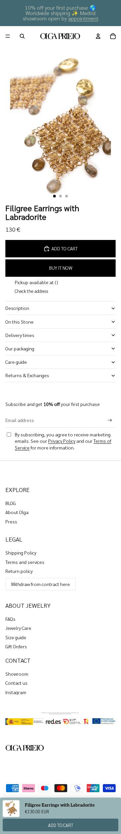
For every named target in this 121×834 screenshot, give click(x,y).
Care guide (16, 362)
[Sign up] (110, 420)
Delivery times (19, 335)
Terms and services (24, 562)
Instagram (15, 692)
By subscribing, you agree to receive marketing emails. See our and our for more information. (63, 440)
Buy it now (60, 268)
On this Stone (19, 322)
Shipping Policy (20, 553)
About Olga (17, 512)
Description (17, 308)
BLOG (10, 503)
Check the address (31, 291)
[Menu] (7, 36)
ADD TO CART (60, 825)
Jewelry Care (18, 628)
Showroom (16, 674)
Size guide (15, 637)
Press (11, 521)
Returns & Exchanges (27, 375)
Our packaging (19, 348)
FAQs (10, 619)
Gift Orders (16, 646)
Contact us (16, 683)
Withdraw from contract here (40, 584)
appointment (83, 18)
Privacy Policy (61, 441)
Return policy (19, 571)
